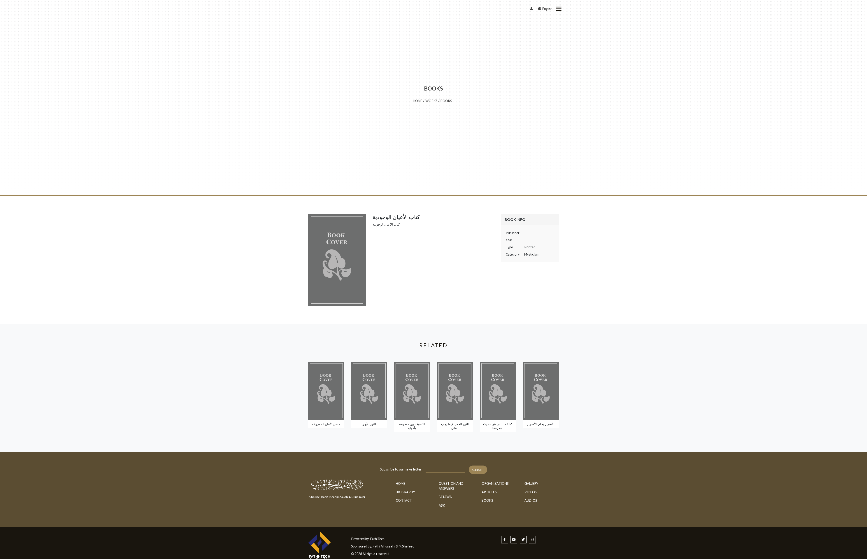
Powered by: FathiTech (368, 539)
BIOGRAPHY (405, 492)
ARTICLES (489, 492)
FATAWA (445, 497)
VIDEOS (530, 492)
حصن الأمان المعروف (326, 424)
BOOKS (446, 101)
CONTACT (404, 500)
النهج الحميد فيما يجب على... (455, 426)
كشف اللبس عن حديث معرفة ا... (498, 426)
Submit (478, 470)
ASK (442, 505)
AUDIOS (530, 500)
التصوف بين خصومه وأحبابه (412, 426)
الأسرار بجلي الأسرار (541, 424)
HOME (417, 101)
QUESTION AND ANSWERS (451, 486)
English (547, 9)
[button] (558, 9)
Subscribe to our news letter (401, 469)
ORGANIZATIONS (495, 483)
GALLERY (531, 483)
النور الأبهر (369, 424)
